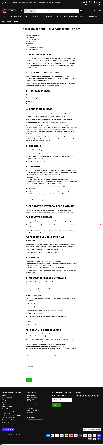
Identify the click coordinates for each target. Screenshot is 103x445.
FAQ (3, 404)
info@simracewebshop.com (19, 2)
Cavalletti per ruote (15, 16)
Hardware (49, 16)
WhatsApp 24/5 (41, 2)
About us (4, 395)
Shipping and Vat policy (8, 411)
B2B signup (5, 400)
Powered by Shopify (6, 436)
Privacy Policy (5, 408)
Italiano (87, 4)
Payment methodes (7, 406)
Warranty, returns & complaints (10, 419)
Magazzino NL (50, 2)
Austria (96, 4)
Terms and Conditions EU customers (11, 415)
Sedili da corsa (61, 16)
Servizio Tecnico (5, 3)
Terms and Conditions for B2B (9, 417)
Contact (4, 402)
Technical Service (6, 413)
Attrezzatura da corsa (77, 16)
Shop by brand (93, 16)
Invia (29, 380)
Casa (3, 16)
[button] (93, 11)
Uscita (16, 21)
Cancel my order (6, 422)
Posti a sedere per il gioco (34, 16)
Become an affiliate (7, 397)
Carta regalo (6, 21)
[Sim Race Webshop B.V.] (12, 11)
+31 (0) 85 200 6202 (6, 2)
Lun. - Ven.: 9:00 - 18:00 (31, 2)
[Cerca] (81, 11)
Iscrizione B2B (58, 2)
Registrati (56, 405)
